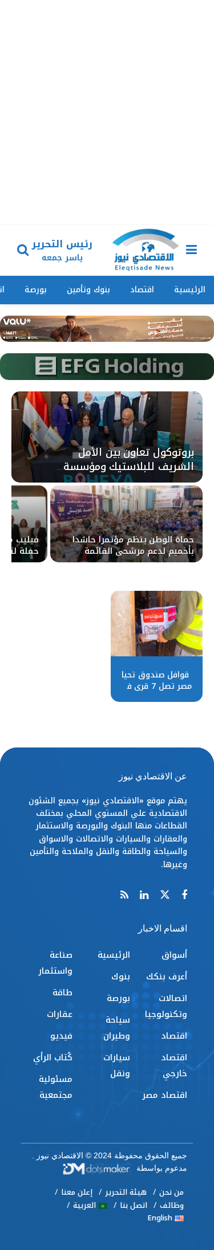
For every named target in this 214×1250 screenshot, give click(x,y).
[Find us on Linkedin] (144, 895)
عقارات (59, 1014)
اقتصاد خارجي (174, 1065)
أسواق (174, 955)
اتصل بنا (133, 1205)
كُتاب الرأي (52, 1057)
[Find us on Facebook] (184, 895)
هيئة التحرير (126, 1192)
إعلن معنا (76, 1192)
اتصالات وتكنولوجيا (166, 1006)
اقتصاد (142, 289)
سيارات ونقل (116, 1065)
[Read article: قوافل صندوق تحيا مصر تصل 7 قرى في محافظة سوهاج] (157, 623)
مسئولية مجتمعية (55, 1087)
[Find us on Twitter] (165, 895)
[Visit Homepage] (145, 250)
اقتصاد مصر (164, 1095)
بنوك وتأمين (88, 289)
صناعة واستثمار (55, 963)
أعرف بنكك (166, 977)
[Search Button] (23, 250)
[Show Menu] (191, 250)
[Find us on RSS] (124, 895)
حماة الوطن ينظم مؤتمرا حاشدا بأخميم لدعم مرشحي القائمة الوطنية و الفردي (133, 551)
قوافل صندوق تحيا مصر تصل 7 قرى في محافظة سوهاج (155, 686)
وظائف (172, 1205)
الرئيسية (189, 289)
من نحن (171, 1192)
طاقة (62, 992)
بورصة (36, 289)
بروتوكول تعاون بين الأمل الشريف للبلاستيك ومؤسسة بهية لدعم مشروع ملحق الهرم (123, 467)
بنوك (120, 977)
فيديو (61, 1036)
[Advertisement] (107, 112)
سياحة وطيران (116, 1028)
